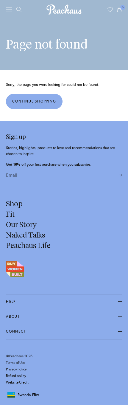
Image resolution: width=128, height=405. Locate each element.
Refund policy (16, 376)
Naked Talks (25, 234)
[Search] (19, 9)
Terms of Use (15, 363)
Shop (14, 203)
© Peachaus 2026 (19, 356)
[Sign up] (120, 175)
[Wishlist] (110, 9)
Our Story (21, 224)
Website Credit (17, 382)
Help (11, 302)
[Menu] (9, 9)
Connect (16, 331)
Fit (10, 214)
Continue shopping (34, 101)
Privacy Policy (16, 369)
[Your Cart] (119, 9)
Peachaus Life (28, 245)
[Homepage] (64, 9)
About (13, 316)
